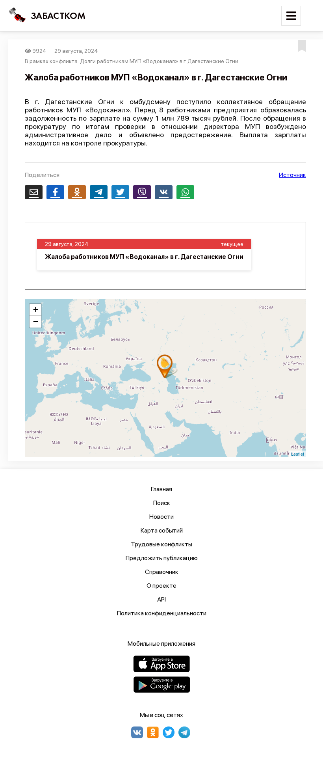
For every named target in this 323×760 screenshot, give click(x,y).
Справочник (161, 572)
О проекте (161, 585)
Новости (161, 516)
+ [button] (35, 310)
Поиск (161, 503)
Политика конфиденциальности (161, 613)
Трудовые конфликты (161, 544)
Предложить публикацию (162, 558)
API (161, 599)
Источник (292, 175)
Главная (161, 489)
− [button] (35, 321)
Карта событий (162, 530)
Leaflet (297, 454)
